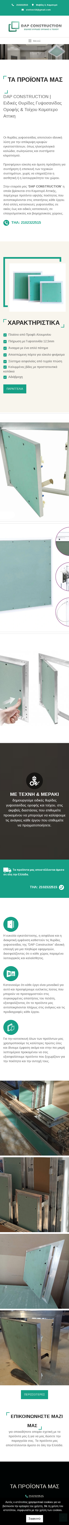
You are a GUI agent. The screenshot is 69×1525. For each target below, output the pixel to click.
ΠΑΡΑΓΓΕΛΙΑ (15, 388)
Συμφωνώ (35, 1518)
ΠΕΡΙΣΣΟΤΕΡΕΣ (34, 1394)
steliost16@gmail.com (38, 9)
